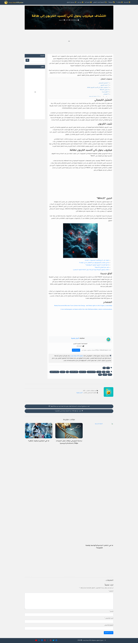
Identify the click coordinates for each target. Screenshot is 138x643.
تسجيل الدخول (71, 2)
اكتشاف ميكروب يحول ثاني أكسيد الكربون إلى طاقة (69, 16)
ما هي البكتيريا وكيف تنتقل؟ (38, 441)
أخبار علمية (75, 338)
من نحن (79, 2)
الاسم (111, 611)
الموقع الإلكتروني (108, 625)
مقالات (119, 2)
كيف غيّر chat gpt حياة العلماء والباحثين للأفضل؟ (68, 411)
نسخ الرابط (76, 350)
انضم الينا (87, 2)
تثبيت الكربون (104, 85)
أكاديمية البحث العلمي (99, 2)
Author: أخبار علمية (93, 96)
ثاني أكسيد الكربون (54, 371)
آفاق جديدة (105, 92)
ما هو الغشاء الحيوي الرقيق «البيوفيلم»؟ (97, 265)
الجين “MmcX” (103, 89)
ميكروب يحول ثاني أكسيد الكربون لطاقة (97, 87)
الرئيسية (126, 2)
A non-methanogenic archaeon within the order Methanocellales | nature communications (86, 309)
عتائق (108, 371)
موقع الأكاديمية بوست (76, 356)
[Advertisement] (69, 41)
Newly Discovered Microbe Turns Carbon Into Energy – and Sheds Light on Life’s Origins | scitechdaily (83, 305)
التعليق (111, 591)
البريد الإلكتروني (109, 618)
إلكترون (105, 374)
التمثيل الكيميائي (103, 83)
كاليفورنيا (63, 371)
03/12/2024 (74, 20)
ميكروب (99, 371)
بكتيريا (109, 374)
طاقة (100, 374)
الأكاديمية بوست (91, 371)
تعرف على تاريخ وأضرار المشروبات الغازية (97, 260)
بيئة (104, 367)
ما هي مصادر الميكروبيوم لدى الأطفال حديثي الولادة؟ (94, 262)
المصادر (105, 94)
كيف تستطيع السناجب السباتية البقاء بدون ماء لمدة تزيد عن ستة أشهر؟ (70, 406)
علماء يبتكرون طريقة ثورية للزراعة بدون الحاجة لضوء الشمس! (91, 269)
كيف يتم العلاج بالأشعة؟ (102, 267)
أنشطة (111, 2)
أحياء (108, 367)
